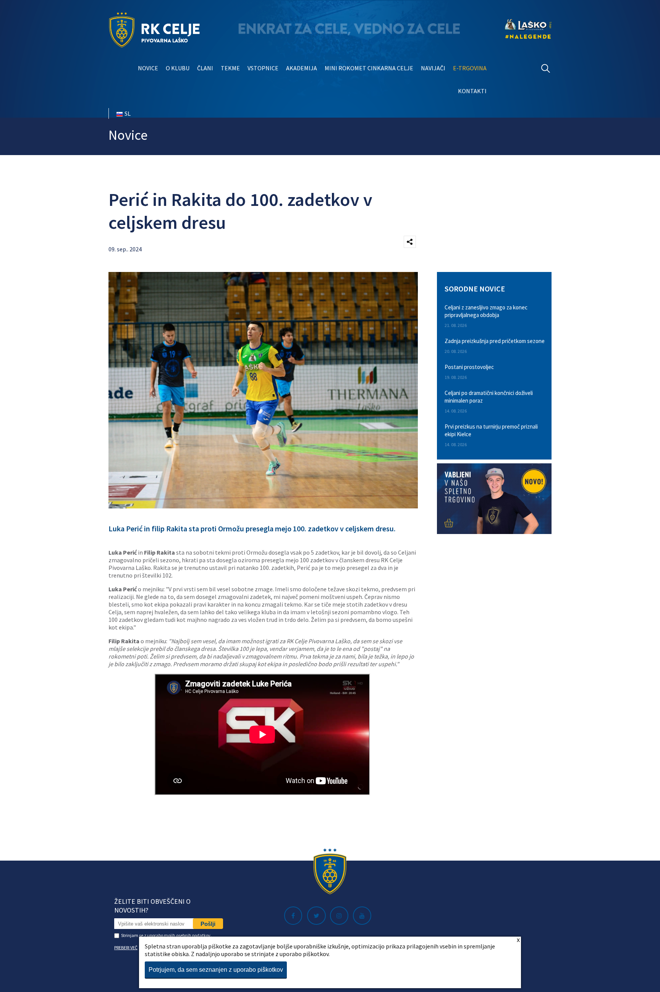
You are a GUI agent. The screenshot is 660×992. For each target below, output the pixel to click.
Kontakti (472, 91)
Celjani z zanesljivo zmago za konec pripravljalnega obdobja (486, 311)
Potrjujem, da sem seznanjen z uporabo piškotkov (216, 969)
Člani (205, 68)
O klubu (177, 68)
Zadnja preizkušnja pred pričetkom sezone (495, 341)
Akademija (301, 68)
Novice (148, 68)
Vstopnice (262, 68)
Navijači (433, 68)
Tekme (230, 68)
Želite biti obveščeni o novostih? (152, 905)
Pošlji (208, 924)
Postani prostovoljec (469, 367)
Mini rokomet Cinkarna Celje (369, 68)
